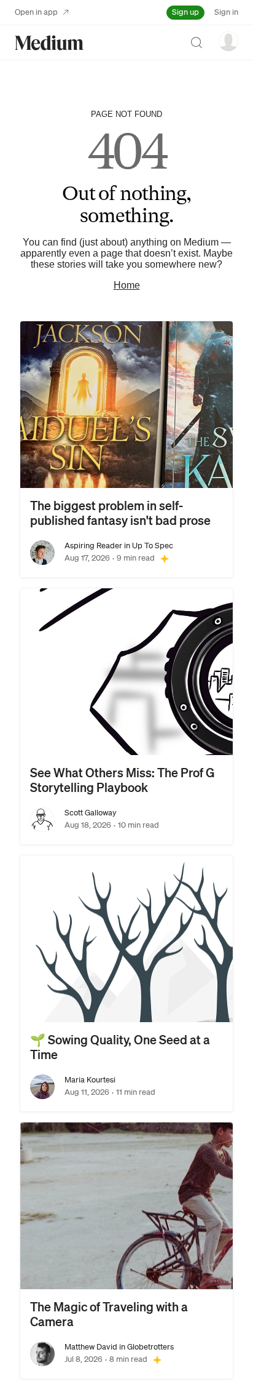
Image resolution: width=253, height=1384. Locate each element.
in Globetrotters (145, 1347)
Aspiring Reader (93, 545)
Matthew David (90, 1347)
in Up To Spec (147, 545)
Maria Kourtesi (89, 1079)
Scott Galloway (90, 812)
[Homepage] (49, 42)
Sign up (185, 12)
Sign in (226, 12)
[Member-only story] (164, 558)
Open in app (36, 12)
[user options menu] (228, 41)
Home (127, 285)
